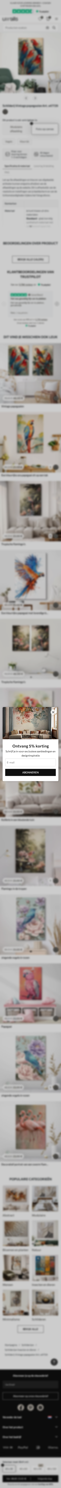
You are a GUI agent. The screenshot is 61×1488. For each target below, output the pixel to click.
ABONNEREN (30, 772)
